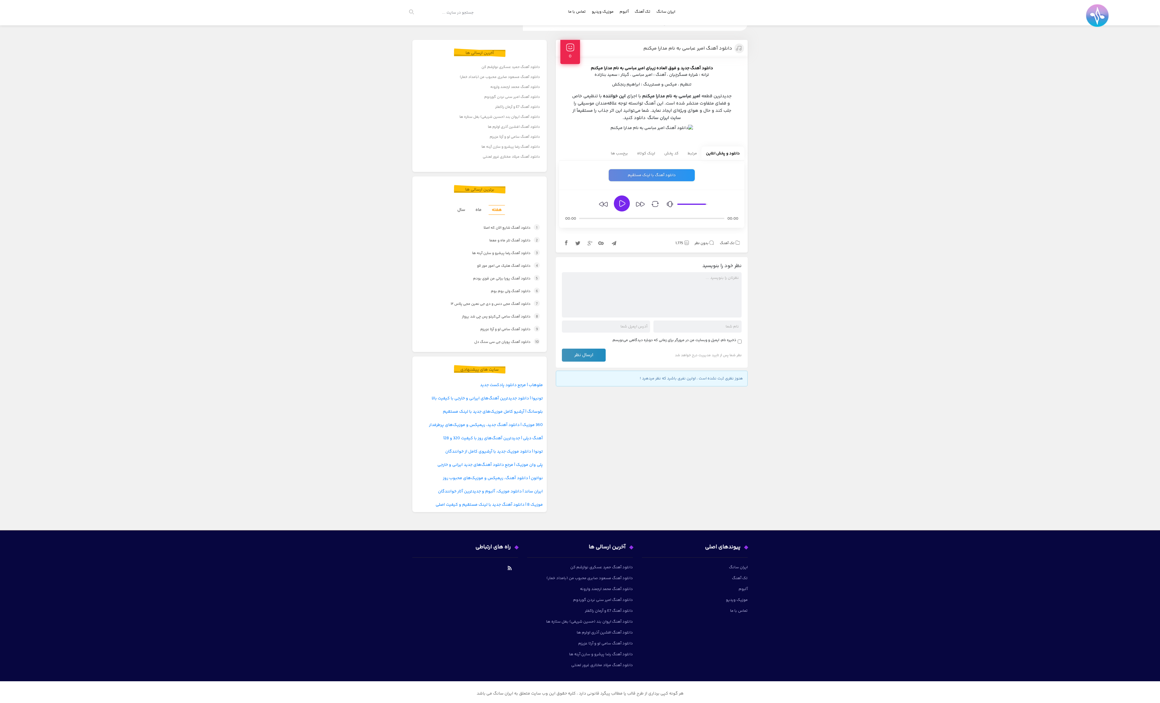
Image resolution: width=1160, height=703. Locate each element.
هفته (497, 210)
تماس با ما (577, 12)
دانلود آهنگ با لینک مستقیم (652, 175)
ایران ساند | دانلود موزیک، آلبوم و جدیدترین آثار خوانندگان (490, 491)
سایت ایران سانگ (664, 117)
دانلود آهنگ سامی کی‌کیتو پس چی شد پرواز (494, 317)
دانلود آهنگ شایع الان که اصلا (504, 228)
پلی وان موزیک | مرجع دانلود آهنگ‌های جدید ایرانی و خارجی (490, 465)
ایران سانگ (665, 12)
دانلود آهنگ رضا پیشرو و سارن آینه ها (511, 147)
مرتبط (692, 153)
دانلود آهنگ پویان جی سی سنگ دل (501, 342)
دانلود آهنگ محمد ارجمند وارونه (515, 87)
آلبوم (624, 12)
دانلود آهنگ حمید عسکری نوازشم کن (511, 67)
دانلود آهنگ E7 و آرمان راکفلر (517, 107)
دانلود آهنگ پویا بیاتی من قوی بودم (499, 279)
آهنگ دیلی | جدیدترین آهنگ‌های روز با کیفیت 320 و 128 (493, 438)
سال (461, 210)
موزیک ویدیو (603, 12)
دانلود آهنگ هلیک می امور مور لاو (501, 266)
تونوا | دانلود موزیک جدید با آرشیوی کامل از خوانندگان (494, 451)
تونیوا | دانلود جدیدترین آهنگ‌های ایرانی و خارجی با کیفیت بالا (487, 398)
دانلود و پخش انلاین (723, 153)
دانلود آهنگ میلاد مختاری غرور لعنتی (511, 157)
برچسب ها (619, 153)
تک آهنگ (642, 12)
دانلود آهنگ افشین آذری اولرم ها (514, 127)
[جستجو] (414, 13)
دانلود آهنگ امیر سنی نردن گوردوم (512, 97)
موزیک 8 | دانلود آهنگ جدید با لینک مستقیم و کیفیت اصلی (489, 504)
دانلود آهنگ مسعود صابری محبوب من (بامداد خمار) (500, 77)
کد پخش (671, 153)
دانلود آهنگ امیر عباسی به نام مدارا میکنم (687, 48)
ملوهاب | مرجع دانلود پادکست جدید (511, 385)
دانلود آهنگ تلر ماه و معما (507, 240)
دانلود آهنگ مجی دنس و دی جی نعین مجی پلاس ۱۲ (488, 304)
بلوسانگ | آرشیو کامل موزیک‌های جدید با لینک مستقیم (493, 411)
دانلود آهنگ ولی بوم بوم (508, 291)
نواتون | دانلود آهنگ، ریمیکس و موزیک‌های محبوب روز (493, 478)
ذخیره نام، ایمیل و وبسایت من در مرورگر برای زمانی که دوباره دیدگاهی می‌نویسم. (674, 340)
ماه (478, 210)
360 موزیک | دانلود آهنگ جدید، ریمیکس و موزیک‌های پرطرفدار (486, 425)
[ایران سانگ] (1098, 20)
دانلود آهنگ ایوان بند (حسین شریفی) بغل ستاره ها (499, 117)
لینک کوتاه (646, 153)
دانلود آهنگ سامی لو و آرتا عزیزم (515, 137)
